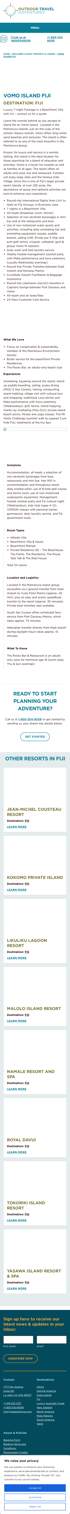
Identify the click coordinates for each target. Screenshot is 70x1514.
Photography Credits (15, 1452)
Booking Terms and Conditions (14, 1446)
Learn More (17, 826)
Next (63, 320)
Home (6, 54)
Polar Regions (45, 1415)
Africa (40, 1386)
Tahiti (40, 1423)
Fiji (27, 820)
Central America (46, 1391)
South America (45, 1419)
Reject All (35, 1506)
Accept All (35, 1488)
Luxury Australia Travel (50, 1403)
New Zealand (44, 1407)
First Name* (9, 1346)
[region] (35, 1484)
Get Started (35, 736)
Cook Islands (44, 1395)
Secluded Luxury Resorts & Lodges (33, 54)
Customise (35, 1497)
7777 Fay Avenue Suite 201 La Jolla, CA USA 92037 (17, 1390)
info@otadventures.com (17, 1411)
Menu (35, 27)
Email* (40, 1346)
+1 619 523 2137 (12, 1403)
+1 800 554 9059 (55, 39)
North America (45, 1411)
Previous (7, 320)
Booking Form (11, 1440)
